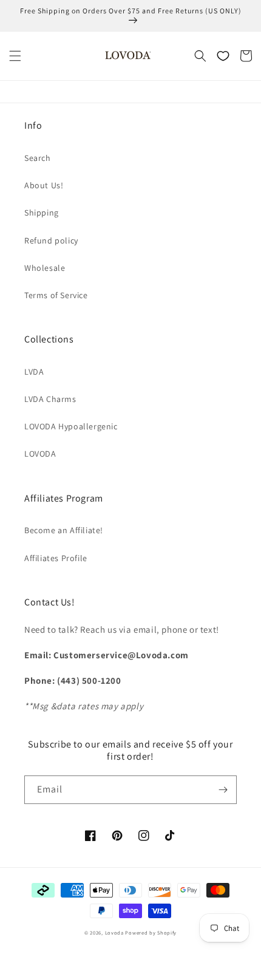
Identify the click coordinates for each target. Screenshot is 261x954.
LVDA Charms (50, 399)
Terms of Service (56, 295)
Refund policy (51, 240)
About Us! (43, 185)
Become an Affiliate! (63, 530)
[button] (15, 56)
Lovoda (114, 932)
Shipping (41, 212)
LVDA (34, 371)
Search (37, 157)
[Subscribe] (222, 789)
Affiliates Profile (55, 558)
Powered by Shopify (151, 932)
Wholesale (44, 267)
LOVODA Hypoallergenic (71, 426)
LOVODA (40, 453)
